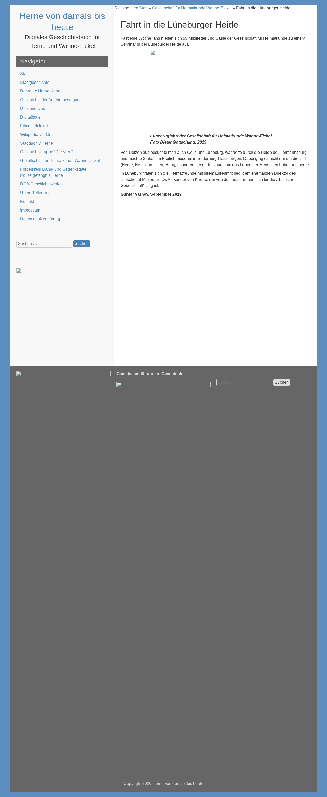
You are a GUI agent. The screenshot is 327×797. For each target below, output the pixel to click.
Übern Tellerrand (35, 193)
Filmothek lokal (34, 126)
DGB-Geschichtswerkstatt (43, 184)
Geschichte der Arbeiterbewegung (51, 100)
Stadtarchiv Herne (36, 143)
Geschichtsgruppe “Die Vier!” (46, 152)
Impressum (30, 210)
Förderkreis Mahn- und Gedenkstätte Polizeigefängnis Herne (53, 172)
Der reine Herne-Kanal (40, 91)
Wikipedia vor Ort (35, 134)
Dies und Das (32, 108)
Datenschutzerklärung (40, 219)
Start (24, 74)
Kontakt (27, 201)
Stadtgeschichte (34, 82)
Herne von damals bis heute (178, 783)
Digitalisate (30, 117)
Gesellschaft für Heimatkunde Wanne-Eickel (60, 160)
